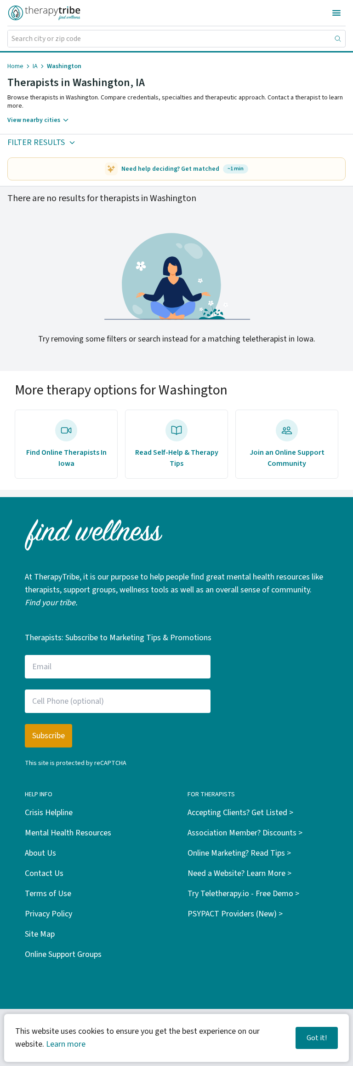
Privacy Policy (48, 914)
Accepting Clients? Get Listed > (240, 812)
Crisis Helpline (49, 812)
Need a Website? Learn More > (239, 873)
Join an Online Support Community (287, 458)
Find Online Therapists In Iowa (66, 458)
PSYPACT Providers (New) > (235, 914)
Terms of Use (48, 893)
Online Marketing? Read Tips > (239, 853)
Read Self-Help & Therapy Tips (176, 458)
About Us (40, 853)
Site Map (40, 934)
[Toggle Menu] (336, 13)
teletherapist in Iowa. (278, 339)
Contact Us (44, 873)
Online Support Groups (63, 954)
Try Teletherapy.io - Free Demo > (243, 893)
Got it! (317, 1038)
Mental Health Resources (68, 833)
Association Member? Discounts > (245, 833)
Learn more (65, 1044)
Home (15, 66)
